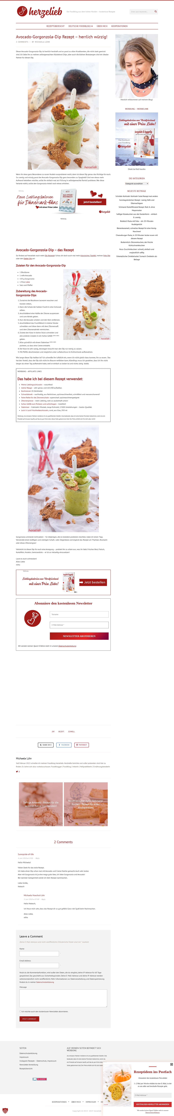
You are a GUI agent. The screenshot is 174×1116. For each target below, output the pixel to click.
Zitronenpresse (27, 401)
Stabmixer (25, 407)
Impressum (24, 1057)
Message (23, 987)
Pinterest (83, 745)
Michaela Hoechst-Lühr (34, 895)
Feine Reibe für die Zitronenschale (35, 397)
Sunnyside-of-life (26, 854)
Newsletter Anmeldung (29, 1064)
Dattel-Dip (28, 258)
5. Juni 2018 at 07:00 (31, 899)
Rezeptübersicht (56, 26)
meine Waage (26, 388)
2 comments (22, 42)
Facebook (65, 745)
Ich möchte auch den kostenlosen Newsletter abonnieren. (44, 1011)
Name (22, 949)
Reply (37, 858)
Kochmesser (26, 391)
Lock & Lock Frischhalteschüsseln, (35, 410)
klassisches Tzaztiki (88, 255)
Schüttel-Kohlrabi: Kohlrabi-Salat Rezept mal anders (137, 196)
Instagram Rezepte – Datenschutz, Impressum (38, 1061)
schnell (71, 731)
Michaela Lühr (42, 42)
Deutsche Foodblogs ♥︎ (81, 26)
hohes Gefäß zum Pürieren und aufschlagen (38, 404)
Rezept (61, 731)
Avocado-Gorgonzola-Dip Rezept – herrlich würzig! (61, 36)
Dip (53, 731)
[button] (5, 1111)
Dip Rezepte (49, 255)
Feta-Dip (106, 255)
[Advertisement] (63, 235)
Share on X (46, 745)
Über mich (102, 26)
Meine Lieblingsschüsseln (31, 384)
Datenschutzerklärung (67, 646)
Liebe (27, 282)
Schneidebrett (26, 394)
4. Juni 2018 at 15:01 (25, 858)
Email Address (25, 960)
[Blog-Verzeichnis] (40, 1079)
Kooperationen (119, 26)
